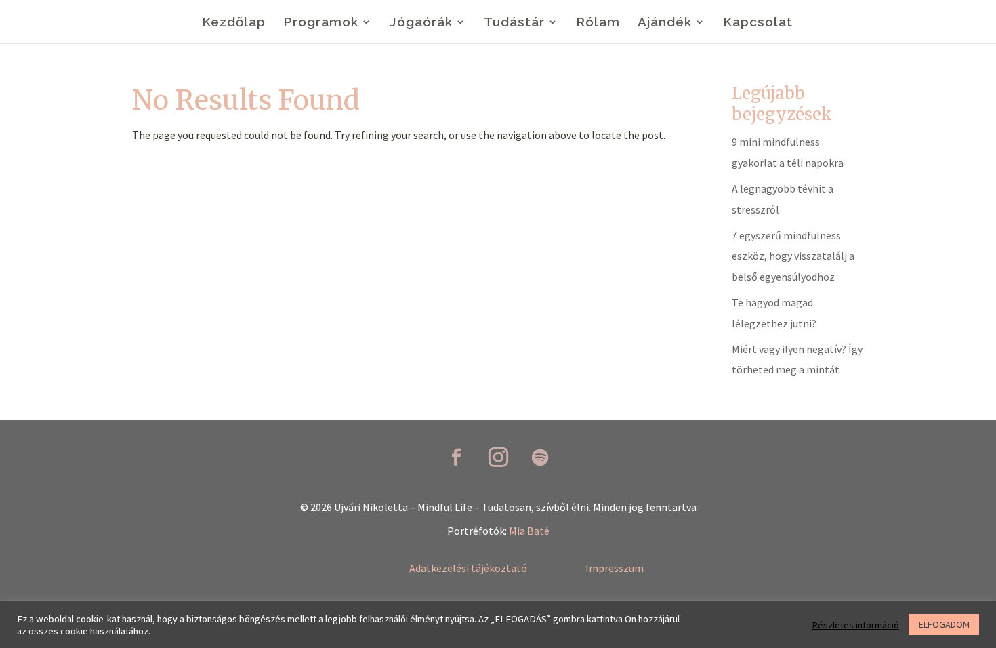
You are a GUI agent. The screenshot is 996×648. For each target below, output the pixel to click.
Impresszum (614, 568)
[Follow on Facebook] (456, 457)
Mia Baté (529, 531)
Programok (320, 23)
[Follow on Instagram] (498, 457)
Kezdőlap (234, 23)
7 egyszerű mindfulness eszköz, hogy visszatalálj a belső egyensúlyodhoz (793, 255)
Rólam (598, 23)
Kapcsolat (758, 23)
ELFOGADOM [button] (944, 624)
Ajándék (665, 23)
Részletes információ (855, 625)
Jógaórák (421, 23)
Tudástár (514, 23)
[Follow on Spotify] (540, 457)
